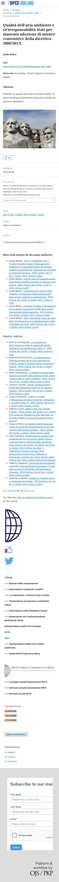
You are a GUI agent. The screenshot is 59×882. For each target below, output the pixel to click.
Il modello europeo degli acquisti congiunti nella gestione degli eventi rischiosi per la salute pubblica (32, 375)
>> (32, 490)
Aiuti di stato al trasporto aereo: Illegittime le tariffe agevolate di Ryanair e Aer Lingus (32, 281)
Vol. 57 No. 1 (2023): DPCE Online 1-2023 (21, 13)
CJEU (7, 638)
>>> (6, 583)
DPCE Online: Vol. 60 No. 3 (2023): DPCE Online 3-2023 (32, 483)
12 (28, 490)
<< (4, 490)
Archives (16, 10)
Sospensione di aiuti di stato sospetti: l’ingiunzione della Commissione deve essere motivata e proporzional (30, 294)
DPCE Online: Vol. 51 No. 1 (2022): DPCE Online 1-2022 (30, 274)
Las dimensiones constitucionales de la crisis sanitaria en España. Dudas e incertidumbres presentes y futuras (32, 362)
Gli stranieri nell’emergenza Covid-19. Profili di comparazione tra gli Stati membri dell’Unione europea (31, 426)
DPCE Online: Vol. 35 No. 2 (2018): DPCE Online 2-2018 (32, 326)
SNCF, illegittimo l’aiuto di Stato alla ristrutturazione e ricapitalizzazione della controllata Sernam (32, 321)
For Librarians (11, 761)
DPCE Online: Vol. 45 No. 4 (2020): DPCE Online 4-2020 (31, 314)
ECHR (7, 632)
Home (6, 10)
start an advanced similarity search (35, 497)
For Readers (10, 752)
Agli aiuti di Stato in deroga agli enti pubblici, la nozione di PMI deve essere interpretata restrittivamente (32, 309)
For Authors (10, 756)
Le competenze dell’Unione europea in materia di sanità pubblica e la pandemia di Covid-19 (29, 345)
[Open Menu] (3, 3)
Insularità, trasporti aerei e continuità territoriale (32, 480)
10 (22, 490)
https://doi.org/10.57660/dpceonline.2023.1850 (27, 66)
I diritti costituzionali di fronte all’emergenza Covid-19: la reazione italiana (30, 387)
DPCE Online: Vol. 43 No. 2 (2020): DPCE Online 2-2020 (31, 351)
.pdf (9, 157)
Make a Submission (16, 734)
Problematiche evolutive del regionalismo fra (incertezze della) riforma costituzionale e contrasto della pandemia (31, 439)
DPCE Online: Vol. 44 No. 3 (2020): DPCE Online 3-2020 (31, 300)
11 (25, 490)
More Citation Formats (15, 200)
